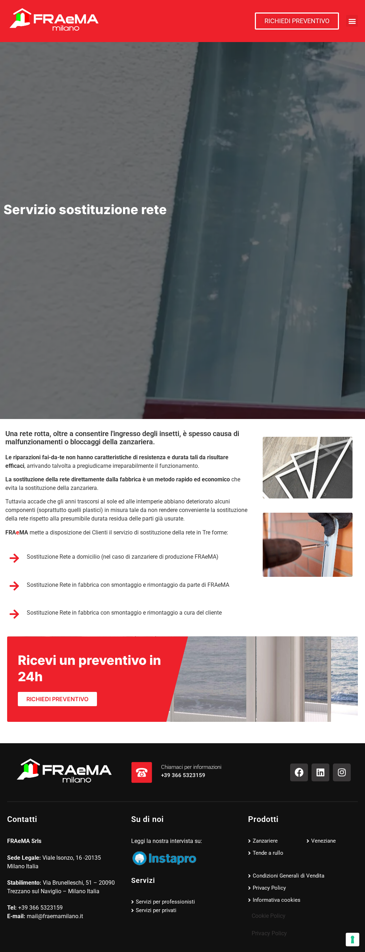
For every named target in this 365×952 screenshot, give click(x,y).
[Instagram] (342, 772)
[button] (352, 21)
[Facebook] (299, 772)
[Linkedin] (320, 772)
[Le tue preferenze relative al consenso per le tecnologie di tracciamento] (352, 939)
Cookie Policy (269, 915)
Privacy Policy (269, 933)
